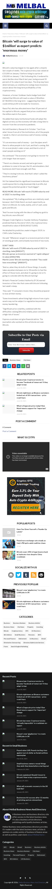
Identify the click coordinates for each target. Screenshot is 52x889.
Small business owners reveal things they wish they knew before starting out (33, 765)
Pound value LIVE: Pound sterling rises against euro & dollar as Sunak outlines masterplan (32, 752)
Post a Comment (9, 431)
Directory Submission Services (33, 643)
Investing (39, 627)
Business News (13, 34)
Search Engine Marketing (19, 646)
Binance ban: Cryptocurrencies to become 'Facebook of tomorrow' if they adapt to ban (32, 382)
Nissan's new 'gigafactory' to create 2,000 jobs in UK (31, 591)
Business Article (34, 623)
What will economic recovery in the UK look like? (32, 787)
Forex (6, 646)
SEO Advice (8, 635)
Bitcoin (6, 631)
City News (27, 360)
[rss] (30, 878)
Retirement (23, 639)
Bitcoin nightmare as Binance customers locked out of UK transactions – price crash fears (33, 395)
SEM (39, 635)
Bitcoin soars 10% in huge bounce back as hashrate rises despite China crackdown (32, 554)
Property (30, 627)
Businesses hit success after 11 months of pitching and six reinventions (33, 799)
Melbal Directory (12, 56)
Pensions (31, 635)
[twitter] (20, 878)
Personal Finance (10, 639)
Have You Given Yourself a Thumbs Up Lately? (32, 530)
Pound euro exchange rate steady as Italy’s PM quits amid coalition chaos (31, 542)
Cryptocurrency (17, 631)
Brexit (44, 639)
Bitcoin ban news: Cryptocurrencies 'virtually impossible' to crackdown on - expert (32, 723)
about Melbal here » (36, 835)
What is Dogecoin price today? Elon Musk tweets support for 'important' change (31, 408)
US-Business (34, 639)
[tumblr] (25, 878)
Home (5, 34)
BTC (27, 631)
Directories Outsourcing (12, 643)
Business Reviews (19, 623)
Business (7, 623)
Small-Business (20, 635)
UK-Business (36, 631)
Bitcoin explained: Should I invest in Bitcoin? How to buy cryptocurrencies (32, 776)
